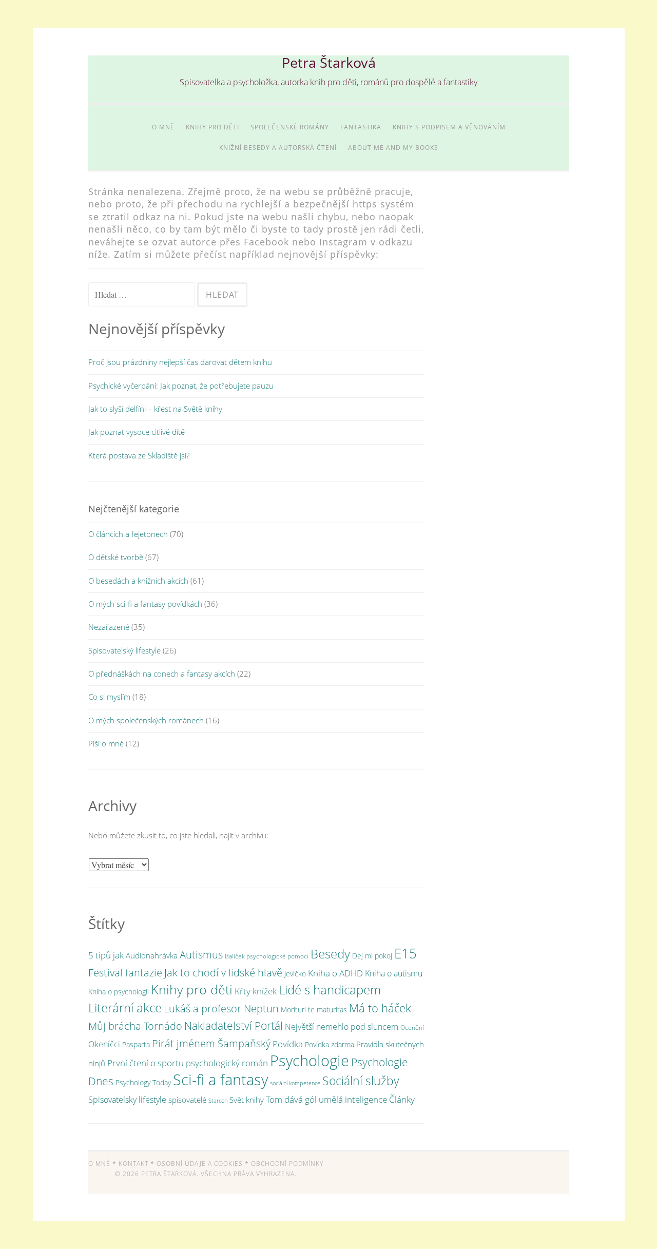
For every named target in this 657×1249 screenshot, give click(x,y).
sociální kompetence (295, 1083)
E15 (405, 953)
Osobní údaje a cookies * (203, 1163)
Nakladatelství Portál (233, 1026)
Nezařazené (108, 627)
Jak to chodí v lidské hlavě (223, 972)
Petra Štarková (329, 62)
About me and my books (393, 147)
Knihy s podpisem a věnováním (449, 127)
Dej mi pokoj (372, 955)
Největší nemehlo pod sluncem (341, 1026)
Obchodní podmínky (287, 1163)
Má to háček (380, 1007)
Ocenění (412, 1027)
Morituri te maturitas (314, 1009)
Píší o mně (106, 743)
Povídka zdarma (329, 1044)
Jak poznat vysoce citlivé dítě (136, 432)
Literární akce (125, 1007)
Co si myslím (109, 696)
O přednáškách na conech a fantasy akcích (161, 673)
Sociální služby (360, 1080)
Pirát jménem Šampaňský (211, 1043)
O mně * (102, 1163)
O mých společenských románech (146, 720)
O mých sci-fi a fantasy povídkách (145, 604)
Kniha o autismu (393, 973)
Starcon (217, 1100)
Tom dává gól (291, 1099)
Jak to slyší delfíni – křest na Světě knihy (155, 408)
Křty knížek (256, 991)
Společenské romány (289, 127)
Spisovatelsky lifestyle (127, 1099)
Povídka (288, 1043)
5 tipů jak (106, 955)
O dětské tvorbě (115, 557)
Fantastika (360, 127)
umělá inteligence (353, 1099)
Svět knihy (246, 1099)
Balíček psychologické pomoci (266, 956)
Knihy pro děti (212, 127)
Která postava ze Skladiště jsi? (138, 455)
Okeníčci (104, 1044)
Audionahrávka (152, 955)
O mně (163, 127)
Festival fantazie (125, 972)
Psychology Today (143, 1082)
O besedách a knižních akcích (138, 580)
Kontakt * (136, 1163)
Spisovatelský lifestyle (124, 650)
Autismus (201, 954)
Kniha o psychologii (118, 991)
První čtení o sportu (145, 1063)
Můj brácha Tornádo (135, 1026)
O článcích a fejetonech (128, 534)
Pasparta (136, 1044)
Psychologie (309, 1060)
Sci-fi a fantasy (220, 1079)
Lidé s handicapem (330, 989)
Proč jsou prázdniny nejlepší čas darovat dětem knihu (180, 362)
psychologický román (227, 1062)
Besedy (330, 953)
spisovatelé (187, 1099)
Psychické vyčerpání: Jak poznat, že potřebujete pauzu (181, 385)
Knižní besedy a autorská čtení (278, 147)
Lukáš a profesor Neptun (221, 1008)
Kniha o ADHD (335, 973)
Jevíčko (295, 973)
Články (402, 1099)
